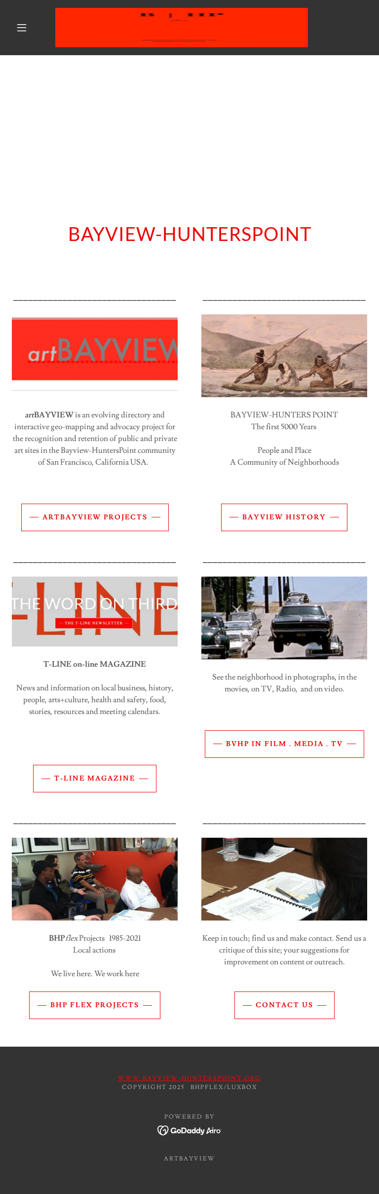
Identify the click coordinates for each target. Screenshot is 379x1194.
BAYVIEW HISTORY (284, 517)
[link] (181, 27)
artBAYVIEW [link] (189, 1158)
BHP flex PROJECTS (94, 1005)
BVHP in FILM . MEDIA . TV (284, 744)
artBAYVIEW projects (95, 517)
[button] (22, 27)
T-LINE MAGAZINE (94, 778)
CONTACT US (284, 1005)
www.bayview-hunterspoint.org (189, 1078)
